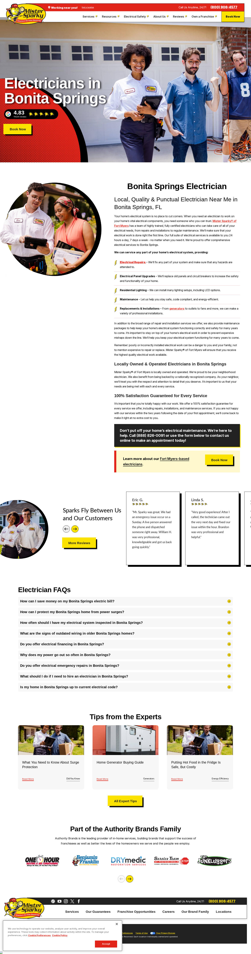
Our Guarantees (98, 911)
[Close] (117, 924)
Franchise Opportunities (136, 911)
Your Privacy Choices (165, 933)
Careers (168, 911)
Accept (106, 944)
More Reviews (79, 543)
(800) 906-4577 (224, 7)
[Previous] (66, 529)
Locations (224, 911)
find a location (88, 7)
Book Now (233, 16)
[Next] (75, 529)
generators (176, 308)
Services (72, 911)
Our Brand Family (195, 911)
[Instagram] (66, 901)
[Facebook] (79, 901)
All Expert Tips (125, 801)
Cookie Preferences (39, 935)
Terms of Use (141, 933)
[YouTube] (59, 901)
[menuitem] (90, 17)
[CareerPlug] (53, 901)
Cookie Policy (59, 935)
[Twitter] (72, 901)
